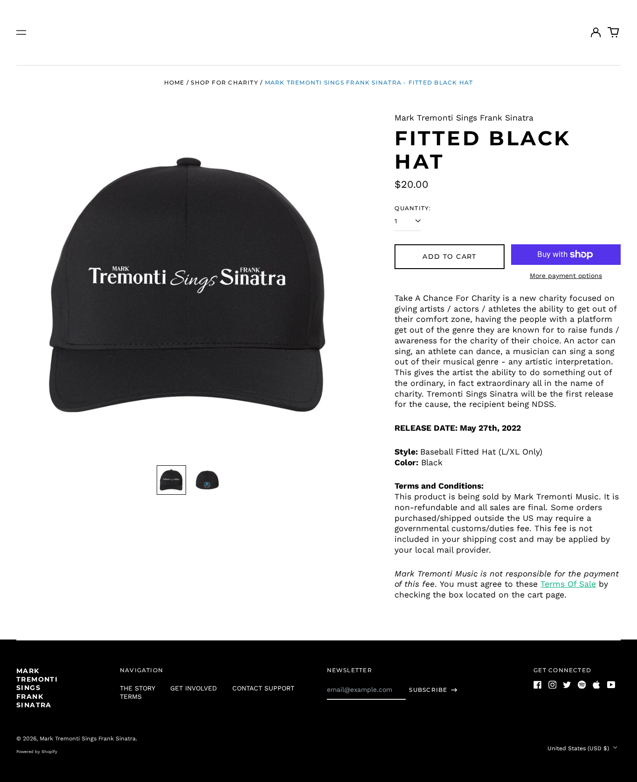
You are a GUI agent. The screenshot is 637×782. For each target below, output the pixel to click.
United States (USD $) (579, 748)
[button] (613, 32)
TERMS (131, 696)
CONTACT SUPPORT (263, 688)
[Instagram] (552, 685)
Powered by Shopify (36, 751)
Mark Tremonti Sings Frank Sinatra (37, 688)
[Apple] (596, 685)
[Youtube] (611, 685)
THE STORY (137, 688)
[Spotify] (582, 685)
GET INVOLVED (193, 688)
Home (174, 82)
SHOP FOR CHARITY (224, 82)
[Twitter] (567, 685)
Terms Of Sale (568, 584)
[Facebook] (537, 685)
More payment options (566, 275)
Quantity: (413, 208)
